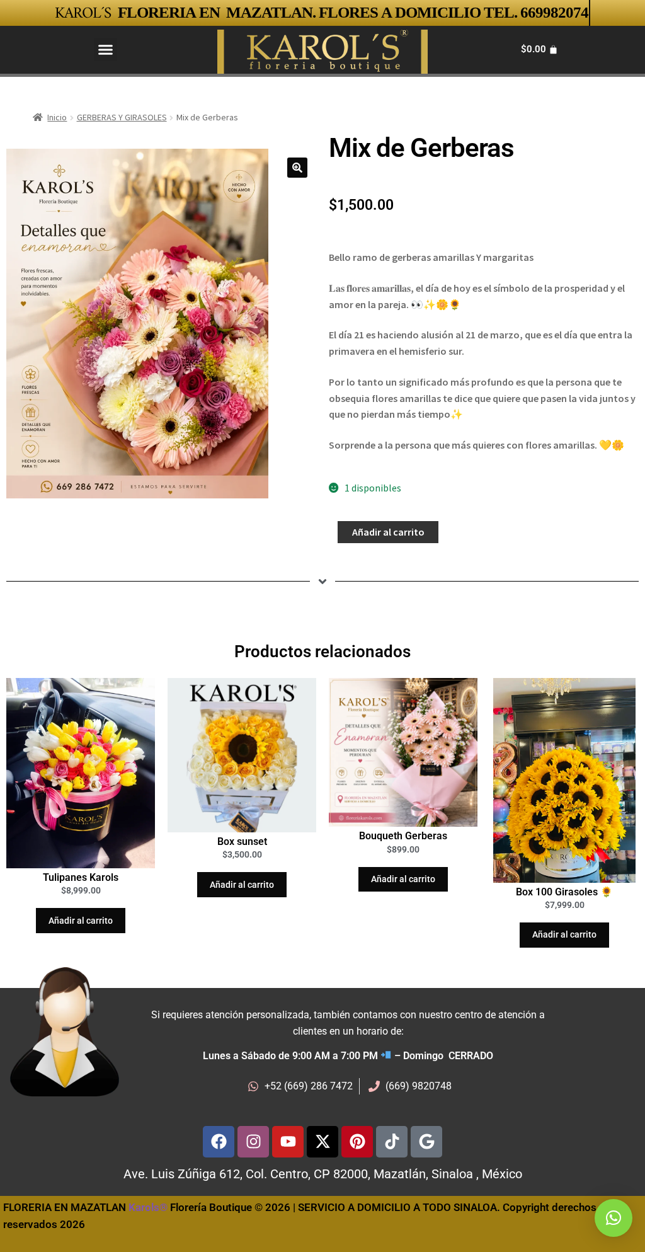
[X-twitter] (322, 1141)
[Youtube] (288, 1141)
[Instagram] (253, 1141)
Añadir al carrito (388, 531)
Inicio (57, 117)
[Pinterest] (357, 1141)
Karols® (148, 1207)
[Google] (426, 1141)
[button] (106, 50)
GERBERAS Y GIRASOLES (122, 117)
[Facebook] (218, 1141)
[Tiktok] (392, 1141)
